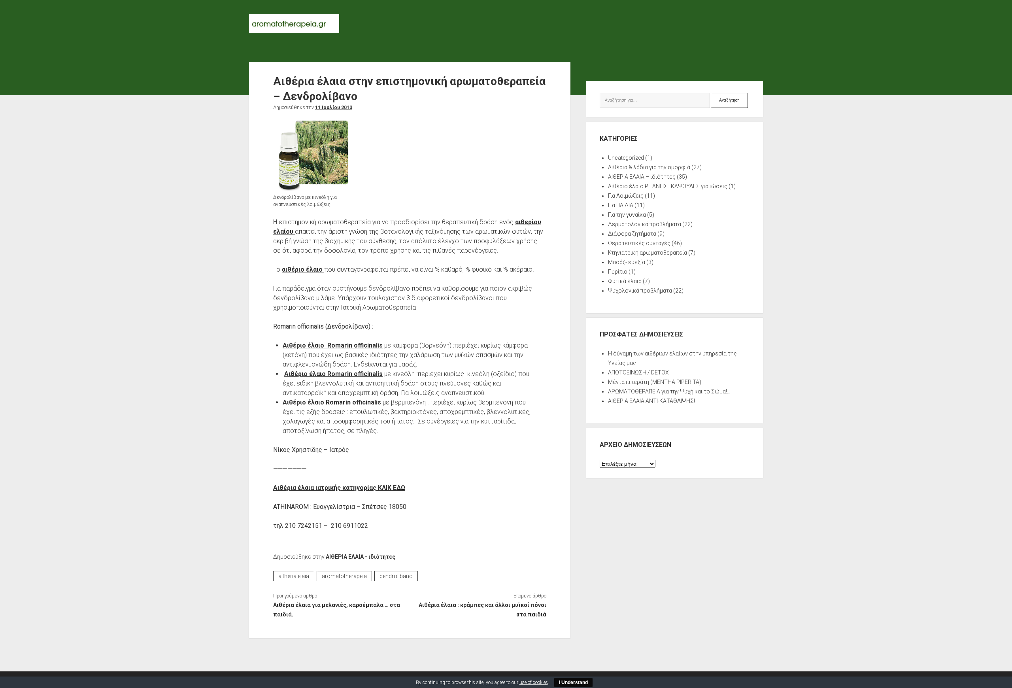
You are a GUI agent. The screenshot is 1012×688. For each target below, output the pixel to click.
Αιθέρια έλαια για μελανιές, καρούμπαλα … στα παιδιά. (336, 610)
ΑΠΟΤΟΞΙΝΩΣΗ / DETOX (638, 372)
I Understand (573, 682)
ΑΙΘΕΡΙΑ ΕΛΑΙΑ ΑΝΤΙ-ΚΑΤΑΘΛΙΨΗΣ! (651, 401)
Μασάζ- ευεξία (626, 262)
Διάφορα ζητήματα (632, 234)
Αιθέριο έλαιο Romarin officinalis (333, 345)
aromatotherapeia (344, 576)
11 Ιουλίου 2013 (333, 107)
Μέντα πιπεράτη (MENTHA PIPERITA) (654, 382)
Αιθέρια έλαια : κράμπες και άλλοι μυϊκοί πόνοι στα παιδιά (482, 610)
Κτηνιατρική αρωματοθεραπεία (647, 252)
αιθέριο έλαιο (303, 269)
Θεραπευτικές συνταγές (639, 243)
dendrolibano (396, 576)
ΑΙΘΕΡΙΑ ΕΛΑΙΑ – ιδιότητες (642, 177)
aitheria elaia (293, 576)
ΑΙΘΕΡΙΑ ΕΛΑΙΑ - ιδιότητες (360, 557)
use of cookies (533, 682)
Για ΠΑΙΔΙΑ (620, 205)
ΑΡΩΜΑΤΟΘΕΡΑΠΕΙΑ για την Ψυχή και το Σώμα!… (669, 391)
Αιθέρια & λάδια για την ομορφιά (649, 167)
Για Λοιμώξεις (626, 196)
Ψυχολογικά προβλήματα (640, 290)
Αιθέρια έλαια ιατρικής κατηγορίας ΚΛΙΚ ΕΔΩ (339, 487)
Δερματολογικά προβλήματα (644, 224)
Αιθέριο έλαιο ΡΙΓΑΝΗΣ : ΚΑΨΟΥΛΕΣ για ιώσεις (667, 186)
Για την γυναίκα (627, 215)
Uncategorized (626, 158)
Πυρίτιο (617, 271)
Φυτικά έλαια (625, 281)
